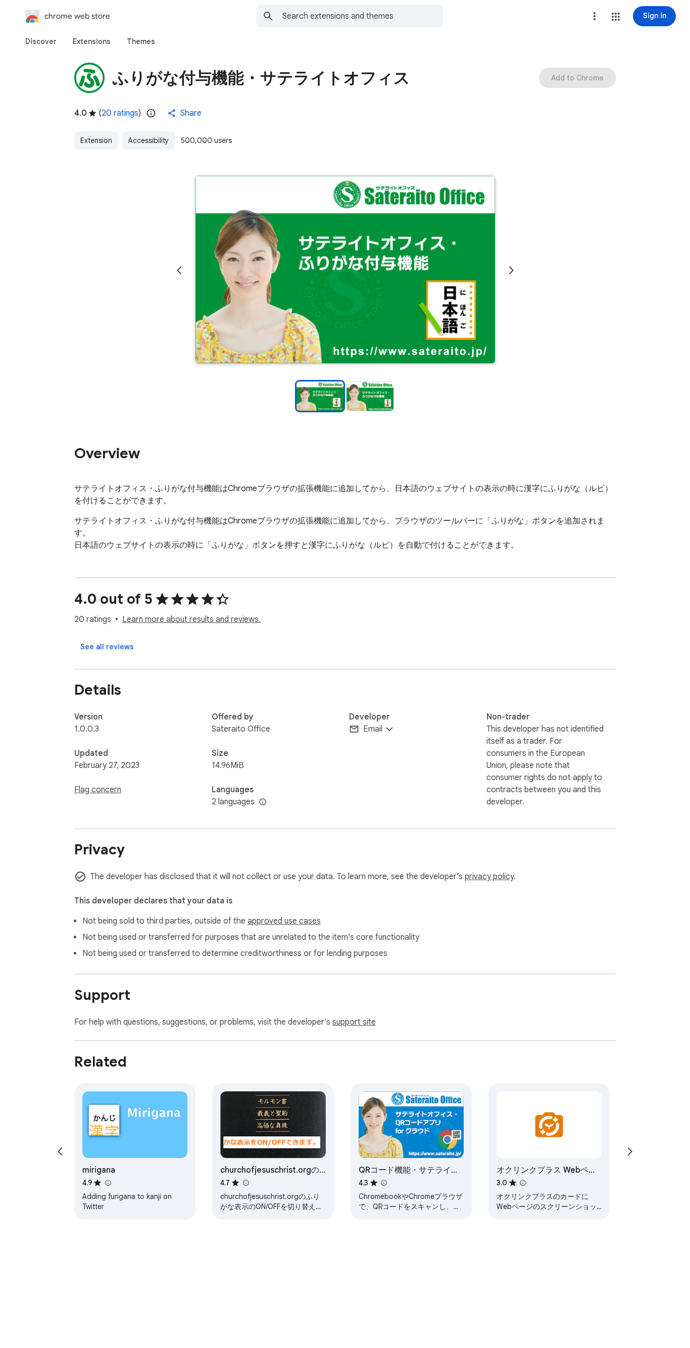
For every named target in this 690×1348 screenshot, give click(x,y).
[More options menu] (594, 16)
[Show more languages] (263, 802)
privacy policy (489, 877)
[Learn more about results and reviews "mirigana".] (107, 1183)
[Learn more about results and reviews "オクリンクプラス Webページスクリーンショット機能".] (523, 1183)
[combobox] (362, 16)
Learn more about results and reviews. (191, 619)
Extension (96, 140)
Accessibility (148, 140)
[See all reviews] (107, 647)
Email (372, 729)
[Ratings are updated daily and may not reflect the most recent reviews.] (151, 113)
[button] (616, 17)
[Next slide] (511, 270)
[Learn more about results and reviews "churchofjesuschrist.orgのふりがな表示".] (245, 1183)
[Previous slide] (179, 270)
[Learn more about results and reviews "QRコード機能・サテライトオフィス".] (384, 1183)
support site (354, 1022)
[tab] (41, 41)
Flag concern (97, 790)
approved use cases (284, 921)
